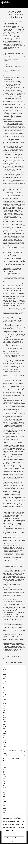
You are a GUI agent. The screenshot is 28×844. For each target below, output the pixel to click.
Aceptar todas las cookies (14, 833)
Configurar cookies (14, 841)
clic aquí (12, 830)
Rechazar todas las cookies (14, 837)
